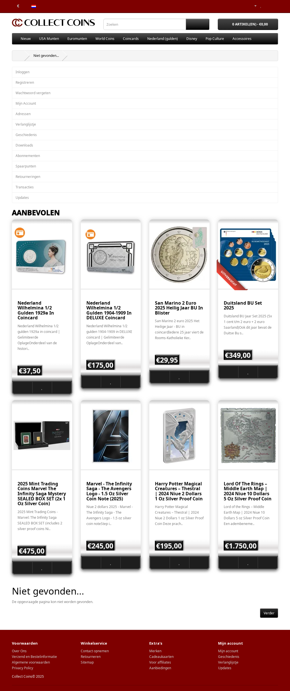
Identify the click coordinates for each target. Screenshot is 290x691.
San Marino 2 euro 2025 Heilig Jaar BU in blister (179, 308)
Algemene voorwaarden (31, 662)
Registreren (25, 82)
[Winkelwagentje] (266, 5)
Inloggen (22, 72)
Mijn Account (26, 103)
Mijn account (228, 651)
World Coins (104, 38)
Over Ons (19, 651)
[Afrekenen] (273, 5)
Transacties (25, 187)
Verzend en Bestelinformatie (34, 656)
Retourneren (91, 656)
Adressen (23, 113)
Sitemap (87, 662)
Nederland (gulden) (162, 38)
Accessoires (242, 38)
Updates (22, 197)
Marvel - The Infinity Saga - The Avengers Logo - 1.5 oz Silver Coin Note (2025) (109, 491)
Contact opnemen (95, 651)
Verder (269, 613)
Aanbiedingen (160, 668)
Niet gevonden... (46, 55)
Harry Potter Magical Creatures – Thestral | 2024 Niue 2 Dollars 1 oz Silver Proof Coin (179, 491)
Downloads (24, 145)
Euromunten (77, 38)
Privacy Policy (22, 668)
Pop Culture (215, 38)
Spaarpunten (26, 166)
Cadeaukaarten (161, 656)
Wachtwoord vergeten (33, 93)
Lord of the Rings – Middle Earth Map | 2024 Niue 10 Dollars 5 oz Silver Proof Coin (248, 491)
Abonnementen (28, 155)
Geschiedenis (26, 134)
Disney (191, 38)
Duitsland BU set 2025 (243, 305)
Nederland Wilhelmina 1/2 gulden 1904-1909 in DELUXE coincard (109, 310)
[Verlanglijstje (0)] (261, 5)
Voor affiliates (160, 662)
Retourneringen (28, 176)
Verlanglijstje (26, 124)
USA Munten (49, 38)
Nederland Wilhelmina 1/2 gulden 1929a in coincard (36, 310)
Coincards (131, 38)
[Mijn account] (253, 5)
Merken (155, 651)
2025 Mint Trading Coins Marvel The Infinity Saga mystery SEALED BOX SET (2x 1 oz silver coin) (42, 494)
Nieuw (26, 38)
